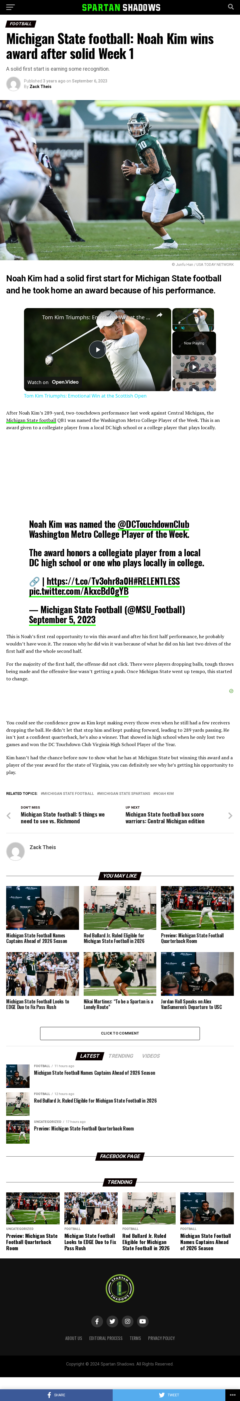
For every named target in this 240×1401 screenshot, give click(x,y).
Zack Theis (41, 86)
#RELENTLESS (156, 580)
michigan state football (68, 794)
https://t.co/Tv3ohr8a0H (90, 580)
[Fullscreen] (210, 328)
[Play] (175, 328)
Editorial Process (106, 1338)
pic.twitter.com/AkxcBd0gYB (78, 590)
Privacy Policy (161, 1338)
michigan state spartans (124, 794)
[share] (159, 315)
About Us (73, 1338)
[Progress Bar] (193, 324)
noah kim (164, 794)
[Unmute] (182, 328)
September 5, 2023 (62, 619)
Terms (135, 1338)
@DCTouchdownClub (153, 523)
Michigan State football (31, 420)
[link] (33, 317)
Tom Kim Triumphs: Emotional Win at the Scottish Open (96, 317)
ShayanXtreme (134, 1369)
